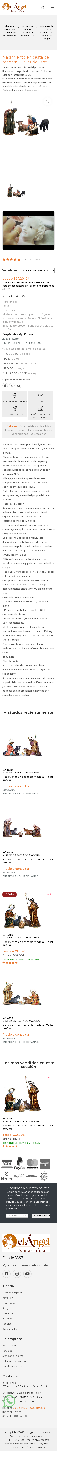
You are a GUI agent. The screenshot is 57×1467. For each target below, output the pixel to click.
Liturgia (6, 1308)
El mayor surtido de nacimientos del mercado (9, 31)
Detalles (11, 426)
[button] (4, 195)
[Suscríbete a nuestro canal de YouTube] (18, 385)
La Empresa (9, 1345)
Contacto (40, 401)
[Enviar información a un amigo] (16, 296)
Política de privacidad (14, 1361)
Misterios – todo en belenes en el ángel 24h (27, 31)
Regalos (7, 1323)
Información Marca (40, 430)
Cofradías (8, 1313)
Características (28, 426)
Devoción (7, 1297)
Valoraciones (38, 433)
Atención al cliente (12, 1355)
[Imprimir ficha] (10, 296)
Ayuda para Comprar (15, 401)
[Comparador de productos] (23, 296)
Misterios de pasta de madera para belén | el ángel (46, 32)
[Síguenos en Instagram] (12, 385)
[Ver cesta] (47, 7)
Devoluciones (15, 414)
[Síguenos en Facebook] (5, 385)
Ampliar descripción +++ (17, 334)
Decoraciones (19, 433)
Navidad (7, 1318)
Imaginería (8, 1303)
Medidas (45, 426)
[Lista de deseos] (3, 296)
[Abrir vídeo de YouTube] (28, 230)
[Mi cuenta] (43, 7)
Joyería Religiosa (12, 1292)
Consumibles (9, 1329)
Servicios (7, 1350)
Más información (15, 430)
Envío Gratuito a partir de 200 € (40, 415)
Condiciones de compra (16, 1366)
